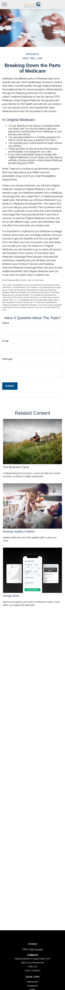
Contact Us (32, 955)
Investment (32, 986)
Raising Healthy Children (19, 531)
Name (5, 323)
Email (5, 341)
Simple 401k (11, 595)
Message (7, 359)
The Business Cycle (16, 467)
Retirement (32, 982)
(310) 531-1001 (36, 949)
